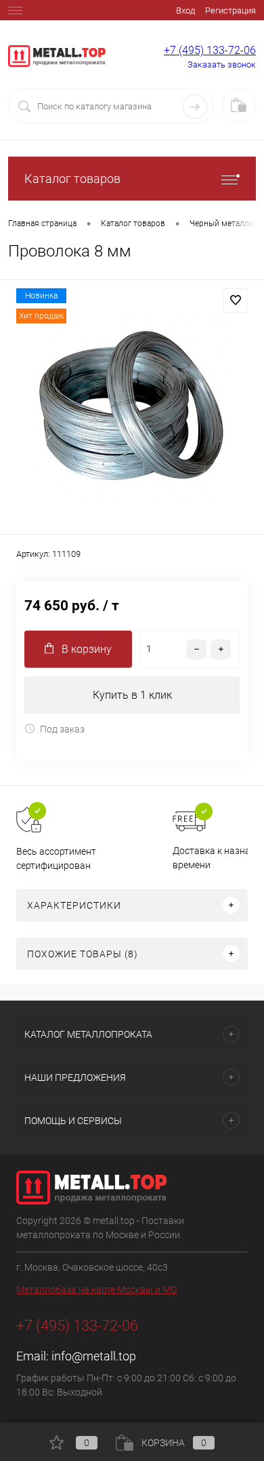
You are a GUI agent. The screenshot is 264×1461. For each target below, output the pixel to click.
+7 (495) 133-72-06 (210, 50)
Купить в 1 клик (132, 695)
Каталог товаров (72, 178)
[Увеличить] (132, 409)
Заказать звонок (222, 64)
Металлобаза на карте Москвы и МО (96, 1289)
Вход (185, 10)
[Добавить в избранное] (235, 300)
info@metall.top (93, 1356)
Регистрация (230, 10)
